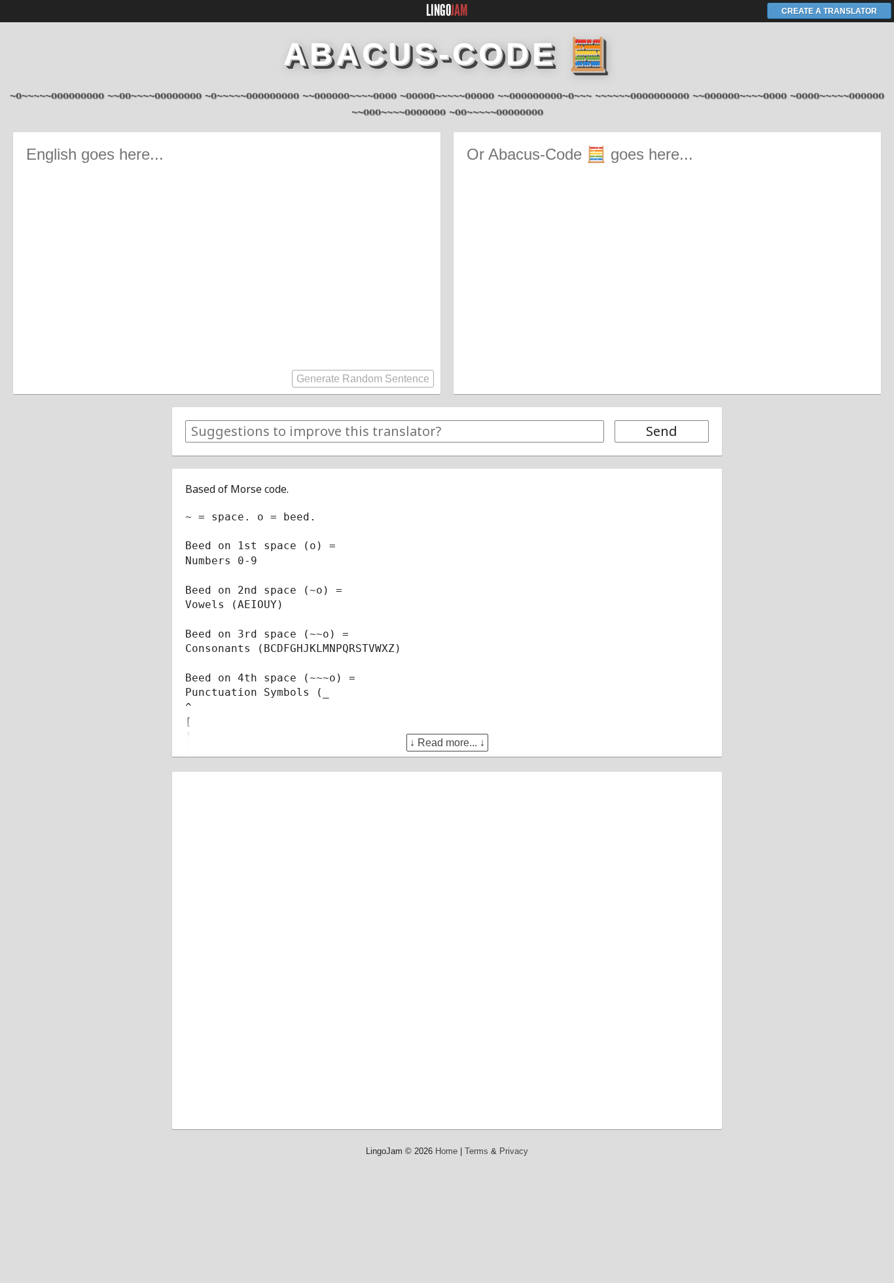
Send (661, 431)
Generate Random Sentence (362, 378)
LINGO (447, 10)
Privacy (513, 1151)
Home (446, 1151)
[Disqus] (447, 948)
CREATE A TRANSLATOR (829, 11)
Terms (476, 1151)
